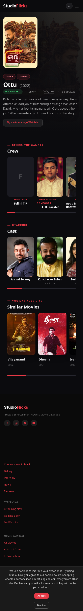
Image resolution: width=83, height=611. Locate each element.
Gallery (8, 471)
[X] (25, 423)
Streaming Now (13, 508)
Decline (41, 605)
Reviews (9, 491)
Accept (41, 595)
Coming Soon (12, 515)
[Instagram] (16, 423)
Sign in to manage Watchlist (23, 122)
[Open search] (69, 6)
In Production (12, 556)
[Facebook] (7, 423)
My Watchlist (11, 522)
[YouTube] (34, 423)
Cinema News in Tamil (17, 464)
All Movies (10, 542)
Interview (9, 477)
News (7, 484)
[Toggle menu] (77, 6)
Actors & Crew (12, 549)
